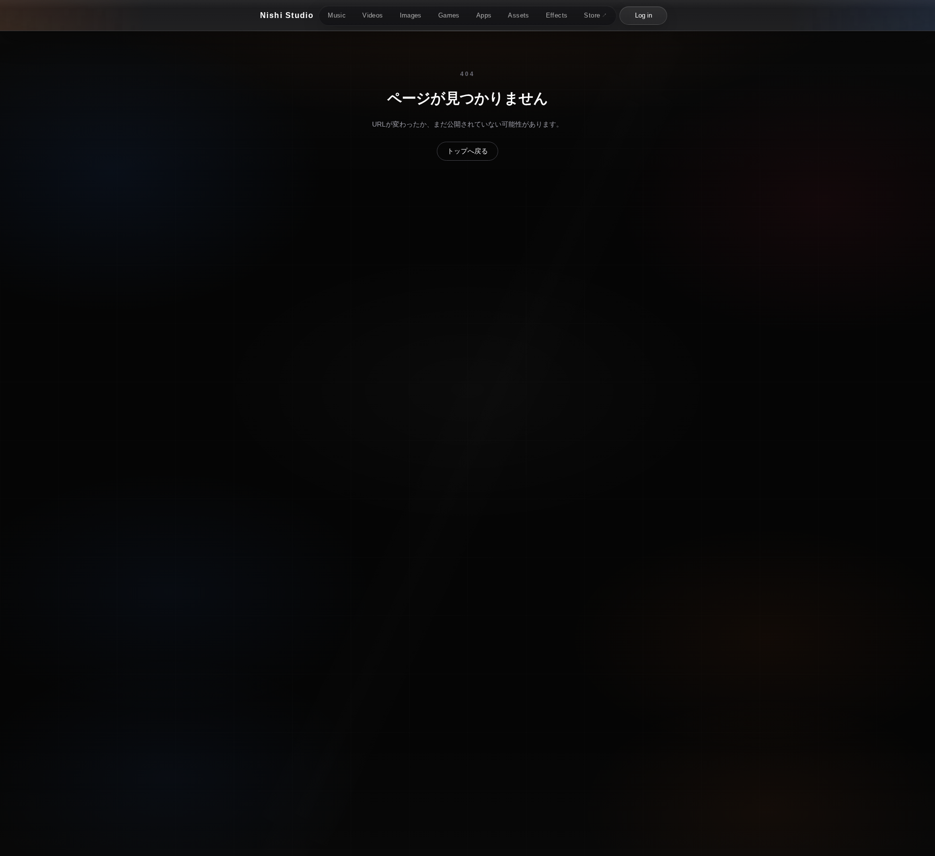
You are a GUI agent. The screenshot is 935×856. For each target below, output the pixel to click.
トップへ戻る (467, 151)
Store (595, 15)
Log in (643, 15)
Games (449, 15)
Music (337, 15)
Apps (484, 15)
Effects (557, 15)
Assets (518, 15)
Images (411, 15)
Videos (372, 15)
